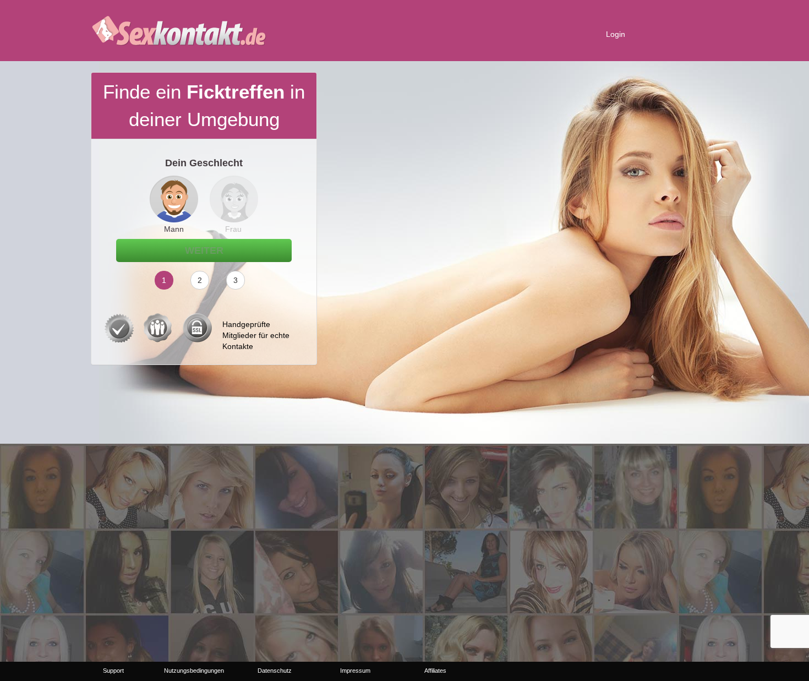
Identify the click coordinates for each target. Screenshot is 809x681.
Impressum (355, 670)
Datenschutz (275, 670)
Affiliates (435, 670)
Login (615, 34)
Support (113, 670)
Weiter (204, 250)
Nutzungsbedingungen (194, 670)
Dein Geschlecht (204, 162)
